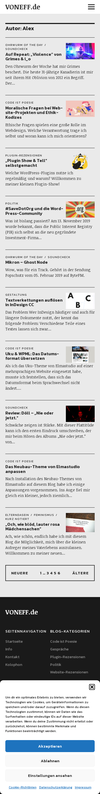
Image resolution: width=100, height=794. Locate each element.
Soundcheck (16, 49)
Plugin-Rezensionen (23, 155)
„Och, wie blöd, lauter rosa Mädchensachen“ (32, 526)
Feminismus (44, 515)
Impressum (83, 787)
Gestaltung (16, 295)
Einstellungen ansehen (50, 775)
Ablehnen (50, 761)
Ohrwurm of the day (24, 45)
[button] (92, 687)
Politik (11, 203)
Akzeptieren (50, 746)
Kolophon (13, 664)
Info (8, 649)
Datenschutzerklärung (55, 787)
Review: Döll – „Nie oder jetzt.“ (29, 415)
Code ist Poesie (19, 102)
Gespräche (59, 649)
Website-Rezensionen (69, 672)
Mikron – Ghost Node (26, 262)
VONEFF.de (22, 6)
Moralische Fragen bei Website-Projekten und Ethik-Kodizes (34, 112)
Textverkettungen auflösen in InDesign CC (34, 302)
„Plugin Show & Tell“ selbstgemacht (26, 162)
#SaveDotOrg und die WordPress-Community (34, 210)
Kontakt (12, 657)
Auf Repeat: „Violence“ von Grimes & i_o (33, 56)
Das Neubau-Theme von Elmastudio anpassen (42, 469)
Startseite (14, 641)
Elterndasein (17, 515)
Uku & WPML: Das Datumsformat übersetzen (32, 356)
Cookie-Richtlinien (23, 787)
